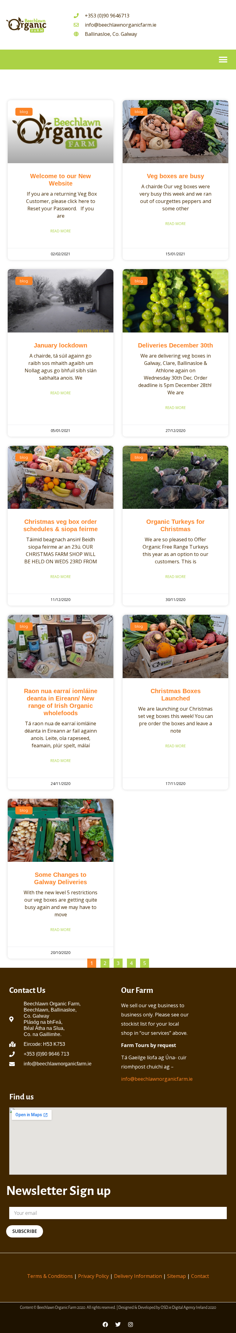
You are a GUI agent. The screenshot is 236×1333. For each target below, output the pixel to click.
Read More (60, 231)
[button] (223, 59)
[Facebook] (105, 1324)
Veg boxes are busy (175, 176)
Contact (200, 1276)
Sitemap (176, 1276)
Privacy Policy (93, 1276)
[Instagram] (130, 1324)
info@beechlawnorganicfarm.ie (157, 1079)
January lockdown (60, 345)
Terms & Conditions (50, 1276)
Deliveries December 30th (175, 345)
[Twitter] (118, 1324)
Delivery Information (138, 1276)
